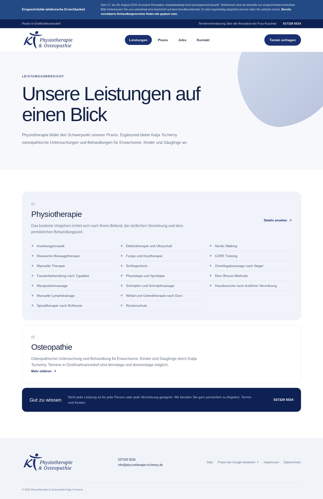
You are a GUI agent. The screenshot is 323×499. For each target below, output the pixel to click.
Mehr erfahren (43, 371)
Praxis (163, 40)
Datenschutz (292, 462)
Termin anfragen (283, 40)
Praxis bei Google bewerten (238, 462)
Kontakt (203, 40)
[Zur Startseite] (48, 40)
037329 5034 (292, 23)
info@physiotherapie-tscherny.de (140, 465)
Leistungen (138, 40)
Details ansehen (278, 220)
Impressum (271, 462)
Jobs (182, 40)
